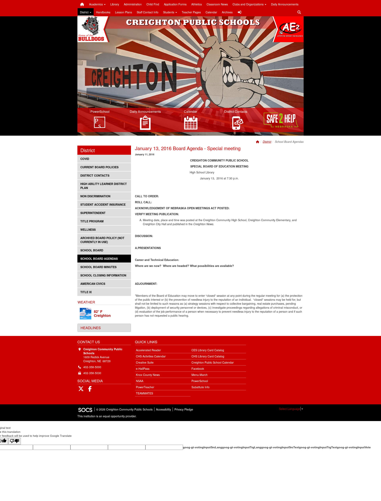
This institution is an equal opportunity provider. (107, 416)
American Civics (92, 283)
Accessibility (163, 409)
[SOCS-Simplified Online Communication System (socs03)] (85, 409)
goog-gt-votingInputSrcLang (202, 447)
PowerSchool (199, 381)
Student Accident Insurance (103, 204)
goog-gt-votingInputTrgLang (241, 447)
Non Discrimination (95, 196)
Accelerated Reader (148, 350)
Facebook (197, 369)
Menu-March (199, 375)
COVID (86, 159)
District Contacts (94, 175)
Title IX (86, 292)
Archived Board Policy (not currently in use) (102, 240)
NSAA (139, 381)
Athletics (196, 4)
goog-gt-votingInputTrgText (318, 447)
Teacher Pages (191, 12)
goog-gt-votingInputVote (354, 447)
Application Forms (175, 4)
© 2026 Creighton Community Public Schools (124, 409)
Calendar (211, 12)
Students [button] (169, 12)
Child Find (152, 4)
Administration (133, 4)
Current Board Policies (99, 167)
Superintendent (93, 213)
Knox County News (148, 375)
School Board (91, 250)
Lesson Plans (123, 12)
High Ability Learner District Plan (103, 186)
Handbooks (103, 12)
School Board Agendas (99, 258)
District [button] (84, 12)
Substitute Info (200, 387)
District (267, 142)
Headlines (91, 327)
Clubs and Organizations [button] (248, 4)
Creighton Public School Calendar (212, 362)
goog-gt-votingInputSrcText (280, 447)
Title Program (92, 221)
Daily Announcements (284, 4)
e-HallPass (142, 369)
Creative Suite (145, 362)
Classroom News (217, 4)
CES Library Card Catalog (207, 350)
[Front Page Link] (82, 4)
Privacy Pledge (183, 409)
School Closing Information (103, 275)
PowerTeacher (145, 387)
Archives (227, 12)
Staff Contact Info (147, 12)
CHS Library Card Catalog (207, 356)
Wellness (88, 229)
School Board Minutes (98, 267)
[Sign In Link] (239, 12)
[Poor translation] (14, 441)
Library (114, 4)
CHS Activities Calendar (151, 356)
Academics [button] (96, 4)
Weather (86, 301)
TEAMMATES (144, 393)
